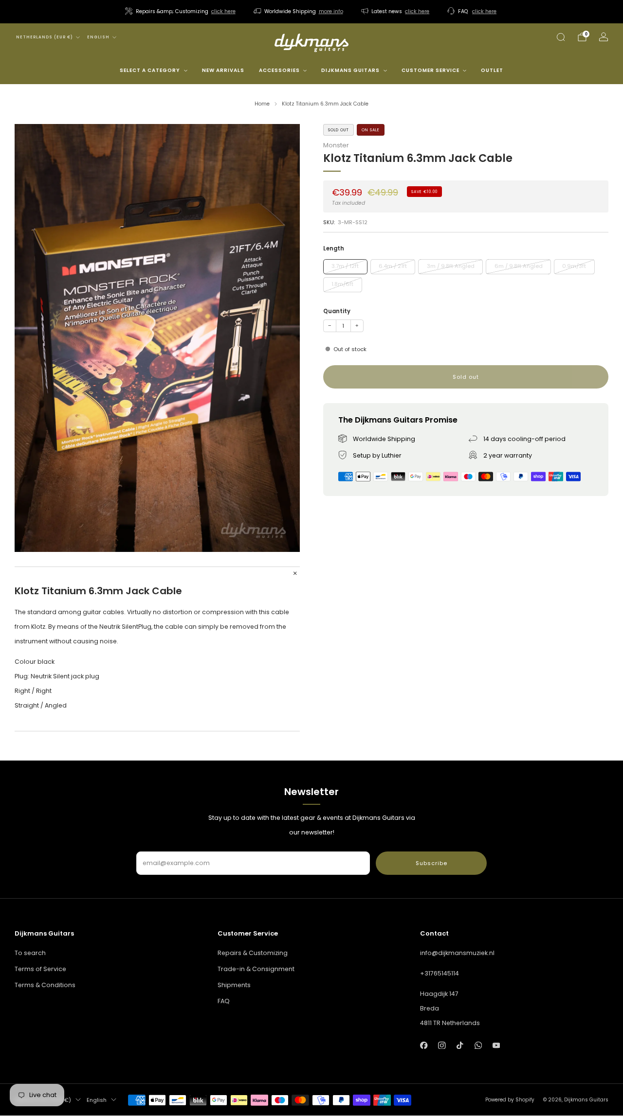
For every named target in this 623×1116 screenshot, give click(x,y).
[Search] (561, 37)
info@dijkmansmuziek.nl (457, 953)
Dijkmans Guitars (350, 70)
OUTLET (492, 70)
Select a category (150, 70)
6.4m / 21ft (393, 266)
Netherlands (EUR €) (44, 37)
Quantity (336, 311)
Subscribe (431, 863)
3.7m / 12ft (345, 266)
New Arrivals (223, 70)
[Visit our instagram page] (442, 1045)
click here (223, 11)
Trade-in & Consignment (256, 969)
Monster (336, 145)
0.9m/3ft (574, 266)
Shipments (234, 985)
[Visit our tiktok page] (460, 1045)
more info (331, 11)
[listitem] (181, 11)
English (98, 37)
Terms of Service (40, 969)
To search (30, 953)
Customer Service (430, 70)
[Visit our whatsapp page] (478, 1045)
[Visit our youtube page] (496, 1045)
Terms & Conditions (45, 985)
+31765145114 (439, 973)
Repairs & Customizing (253, 953)
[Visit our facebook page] (424, 1045)
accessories (279, 70)
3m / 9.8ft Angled (451, 266)
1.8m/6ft (342, 284)
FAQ (224, 1001)
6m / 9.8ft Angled (519, 266)
